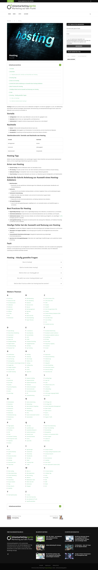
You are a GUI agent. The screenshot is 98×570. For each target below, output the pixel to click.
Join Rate (10, 382)
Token (28, 460)
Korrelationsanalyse (31, 391)
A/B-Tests (10, 298)
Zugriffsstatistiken (31, 501)
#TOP (20, 14)
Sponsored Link (11, 462)
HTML (28, 367)
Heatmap (29, 356)
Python (9, 443)
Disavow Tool (11, 348)
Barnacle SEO (30, 305)
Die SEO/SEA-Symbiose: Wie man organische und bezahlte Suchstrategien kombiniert (53, 555)
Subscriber (10, 464)
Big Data (29, 311)
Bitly (28, 313)
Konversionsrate (30, 389)
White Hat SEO (30, 481)
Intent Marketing (49, 365)
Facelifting (47, 337)
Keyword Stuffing (31, 378)
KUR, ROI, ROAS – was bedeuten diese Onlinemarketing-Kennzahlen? (54, 538)
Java (9, 378)
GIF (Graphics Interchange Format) (16, 363)
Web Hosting (30, 475)
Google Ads (10, 365)
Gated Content (11, 356)
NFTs (28, 412)
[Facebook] (90, 1)
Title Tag (28, 458)
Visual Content (11, 481)
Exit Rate (29, 345)
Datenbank (10, 335)
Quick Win (29, 440)
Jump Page (10, 393)
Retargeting (48, 432)
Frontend (47, 345)
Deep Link (10, 339)
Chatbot (47, 305)
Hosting (28, 363)
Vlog (9, 484)
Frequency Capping (49, 343)
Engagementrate (31, 343)
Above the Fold (11, 300)
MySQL (9, 419)
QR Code (29, 425)
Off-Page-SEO (48, 402)
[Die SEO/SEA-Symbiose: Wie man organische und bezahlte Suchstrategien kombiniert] (40, 556)
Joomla (9, 384)
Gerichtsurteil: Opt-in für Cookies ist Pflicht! (29, 1)
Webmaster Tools (31, 479)
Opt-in (46, 412)
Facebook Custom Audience (51, 333)
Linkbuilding (48, 389)
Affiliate (10, 311)
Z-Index (28, 495)
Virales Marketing (12, 475)
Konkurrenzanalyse (31, 387)
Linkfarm (47, 391)
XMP (46, 481)
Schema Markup (12, 451)
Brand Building (30, 317)
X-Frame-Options (49, 471)
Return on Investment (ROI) (51, 434)
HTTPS (28, 369)
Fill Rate (47, 339)
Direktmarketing (12, 345)
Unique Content (49, 449)
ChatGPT (47, 307)
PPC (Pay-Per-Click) (12, 438)
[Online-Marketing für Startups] (40, 547)
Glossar (26, 14)
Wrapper (29, 486)
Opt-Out (47, 415)
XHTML (46, 477)
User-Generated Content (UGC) (52, 464)
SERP (9, 453)
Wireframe (29, 484)
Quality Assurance (31, 432)
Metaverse (10, 408)
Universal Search (49, 453)
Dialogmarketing (12, 341)
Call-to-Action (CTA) (49, 298)
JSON (9, 391)
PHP (9, 432)
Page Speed (11, 425)
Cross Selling (48, 320)
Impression (47, 354)
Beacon (28, 307)
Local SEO (47, 395)
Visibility (10, 477)
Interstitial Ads (48, 371)
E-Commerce (30, 330)
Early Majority (30, 333)
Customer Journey (49, 324)
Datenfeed (10, 337)
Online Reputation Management (53, 406)
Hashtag (28, 354)
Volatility (10, 488)
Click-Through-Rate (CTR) (51, 309)
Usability (47, 460)
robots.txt (47, 438)
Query (28, 438)
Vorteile (12, 68)
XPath (46, 484)
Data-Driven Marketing (13, 333)
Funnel (46, 348)
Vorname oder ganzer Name (73, 28)
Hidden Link (29, 361)
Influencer (47, 361)
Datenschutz (56, 565)
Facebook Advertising (50, 330)
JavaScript (10, 380)
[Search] (90, 14)
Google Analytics (12, 367)
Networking (29, 404)
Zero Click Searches (31, 497)
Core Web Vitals (49, 317)
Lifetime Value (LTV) (49, 384)
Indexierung (48, 358)
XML (46, 479)
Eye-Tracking (30, 348)
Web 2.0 (28, 471)
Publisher (10, 440)
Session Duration (12, 456)
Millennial (10, 412)
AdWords (73, 56)
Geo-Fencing (11, 358)
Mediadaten (11, 402)
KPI (27, 393)
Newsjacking (30, 410)
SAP (9, 449)
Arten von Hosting (14, 80)
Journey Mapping (12, 387)
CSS (46, 322)
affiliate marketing (82, 56)
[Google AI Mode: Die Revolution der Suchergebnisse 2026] (69, 556)
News (14, 14)
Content (47, 311)
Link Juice (47, 387)
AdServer (10, 307)
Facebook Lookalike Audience (52, 335)
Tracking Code (30, 462)
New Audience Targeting (32, 406)
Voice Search (11, 486)
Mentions (10, 404)
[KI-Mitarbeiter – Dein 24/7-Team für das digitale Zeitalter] (69, 547)
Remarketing (48, 430)
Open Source (48, 410)
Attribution (10, 317)
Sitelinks (10, 458)
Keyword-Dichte (30, 380)
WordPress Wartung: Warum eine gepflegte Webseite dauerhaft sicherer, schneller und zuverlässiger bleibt (82, 538)
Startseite (9, 21)
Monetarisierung (12, 415)
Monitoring (10, 417)
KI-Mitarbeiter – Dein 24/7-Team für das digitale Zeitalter (83, 545)
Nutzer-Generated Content (33, 415)
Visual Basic (11, 479)
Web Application (30, 473)
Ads (68, 56)
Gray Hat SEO (11, 369)
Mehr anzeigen (71, 59)
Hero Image (29, 358)
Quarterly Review (31, 436)
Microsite (10, 410)
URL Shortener (48, 458)
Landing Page (48, 378)
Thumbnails (29, 456)
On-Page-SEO (48, 404)
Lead (46, 382)
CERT (46, 302)
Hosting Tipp (13, 77)
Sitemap (10, 460)
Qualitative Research (32, 430)
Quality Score (30, 434)
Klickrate (29, 384)
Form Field (47, 341)
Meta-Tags (10, 406)
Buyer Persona (30, 320)
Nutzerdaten (30, 417)
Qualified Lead (30, 428)
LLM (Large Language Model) (52, 393)
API (9, 315)
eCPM (28, 339)
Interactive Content (49, 367)
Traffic (60, 216)
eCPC (28, 337)
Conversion (47, 315)
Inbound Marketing (49, 356)
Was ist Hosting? (15, 98)
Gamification (11, 354)
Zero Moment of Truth (32, 499)
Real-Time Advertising (50, 425)
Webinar (29, 477)
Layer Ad (47, 380)
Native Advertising (31, 402)
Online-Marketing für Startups (53, 545)
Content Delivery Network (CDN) (52, 313)
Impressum (48, 565)
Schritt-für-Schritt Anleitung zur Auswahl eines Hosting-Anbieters (26, 83)
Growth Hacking (12, 371)
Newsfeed (29, 408)
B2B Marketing (30, 298)
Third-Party (29, 453)
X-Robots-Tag (48, 473)
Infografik (47, 363)
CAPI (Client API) (49, 300)
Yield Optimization (12, 495)
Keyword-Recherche (31, 382)
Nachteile (12, 71)
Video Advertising (12, 473)
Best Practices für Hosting (16, 86)
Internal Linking (49, 369)
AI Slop (9, 313)
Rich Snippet (48, 436)
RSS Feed (47, 440)
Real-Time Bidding (49, 428)
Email (68, 33)
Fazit (11, 92)
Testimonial (29, 451)
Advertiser (10, 309)
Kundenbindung (30, 395)
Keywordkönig (48, 567)
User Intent (47, 462)
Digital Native (11, 343)
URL (46, 456)
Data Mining (11, 330)
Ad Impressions (12, 302)
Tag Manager (30, 449)
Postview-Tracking (12, 436)
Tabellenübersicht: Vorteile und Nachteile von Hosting (24, 74)
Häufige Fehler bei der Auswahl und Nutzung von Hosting (24, 89)
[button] (15, 1)
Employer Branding (31, 341)
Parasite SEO (11, 428)
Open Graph (48, 408)
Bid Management (31, 309)
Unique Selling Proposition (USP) (53, 451)
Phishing (10, 430)
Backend (29, 302)
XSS (46, 486)
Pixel (9, 434)
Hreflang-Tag (30, 365)
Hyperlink (29, 371)
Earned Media (30, 335)
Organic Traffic (48, 417)
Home (9, 14)
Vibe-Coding (11, 471)
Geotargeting (11, 361)
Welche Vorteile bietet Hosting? (19, 101)
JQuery (9, 389)
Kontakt (41, 565)
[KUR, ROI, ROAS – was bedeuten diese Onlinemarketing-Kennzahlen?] (40, 539)
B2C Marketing (30, 300)
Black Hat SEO (30, 315)
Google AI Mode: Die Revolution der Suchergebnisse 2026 (83, 554)
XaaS (46, 475)
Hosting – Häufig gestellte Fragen (18, 95)
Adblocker (10, 305)
